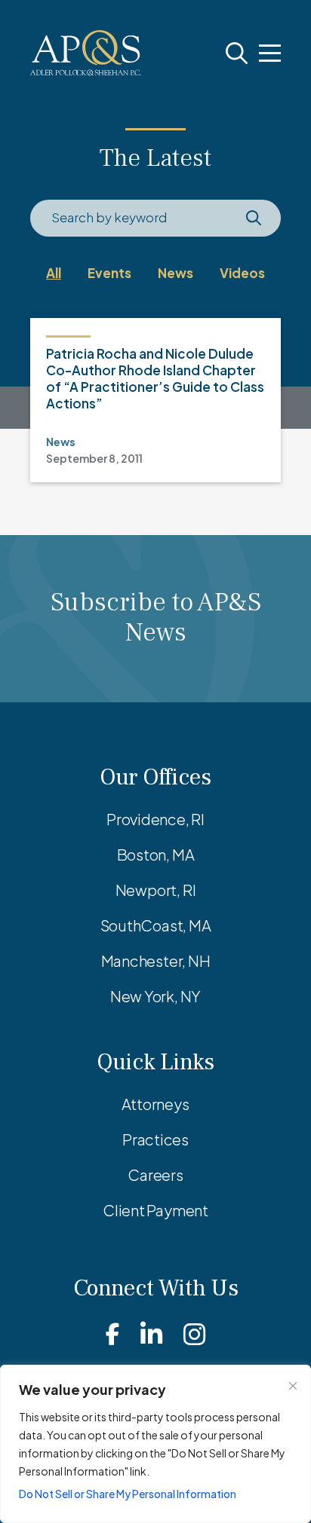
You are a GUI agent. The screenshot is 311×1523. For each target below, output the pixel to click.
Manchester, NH (156, 960)
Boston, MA (156, 854)
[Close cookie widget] (292, 1385)
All (53, 273)
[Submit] (253, 218)
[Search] (237, 53)
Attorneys (155, 1103)
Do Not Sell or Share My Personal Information (127, 1493)
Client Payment (155, 1209)
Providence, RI (155, 818)
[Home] (85, 53)
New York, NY (155, 995)
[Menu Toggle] (270, 53)
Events (109, 273)
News (175, 273)
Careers (155, 1174)
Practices (155, 1139)
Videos (242, 273)
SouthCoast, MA (155, 925)
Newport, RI (155, 889)
